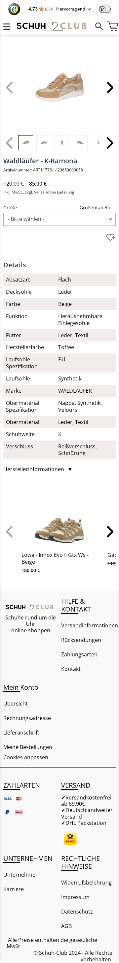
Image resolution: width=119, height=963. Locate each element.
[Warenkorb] (112, 26)
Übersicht (15, 703)
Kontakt (71, 669)
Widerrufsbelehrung (86, 882)
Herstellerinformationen (38, 469)
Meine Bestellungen (27, 747)
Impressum (75, 897)
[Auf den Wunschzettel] (111, 237)
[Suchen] (99, 26)
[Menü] (6, 26)
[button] (109, 87)
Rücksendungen (81, 640)
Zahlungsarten (79, 654)
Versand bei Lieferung (54, 192)
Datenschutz (77, 911)
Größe (10, 207)
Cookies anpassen (25, 757)
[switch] (105, 9)
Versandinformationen (88, 625)
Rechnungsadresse (27, 718)
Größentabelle (95, 207)
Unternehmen (21, 874)
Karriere (13, 889)
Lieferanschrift (21, 732)
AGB (66, 926)
